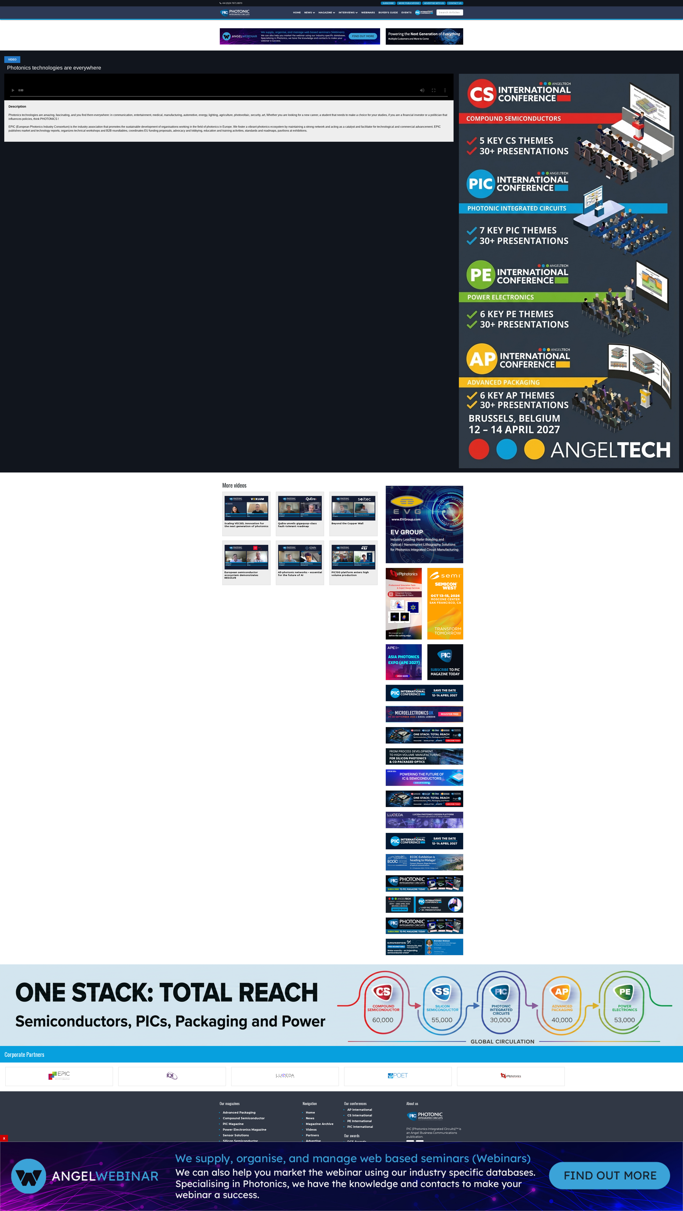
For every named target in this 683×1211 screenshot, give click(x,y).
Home (297, 12)
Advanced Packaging (239, 1112)
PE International (359, 1121)
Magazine (326, 12)
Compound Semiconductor (244, 1118)
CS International (359, 1115)
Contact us (455, 3)
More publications (409, 3)
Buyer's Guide (388, 12)
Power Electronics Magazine (244, 1129)
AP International (359, 1109)
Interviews (347, 12)
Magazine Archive (319, 1124)
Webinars (368, 12)
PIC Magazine (233, 1124)
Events (406, 12)
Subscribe (388, 3)
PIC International (360, 1126)
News (308, 12)
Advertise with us (434, 3)
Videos (311, 1129)
